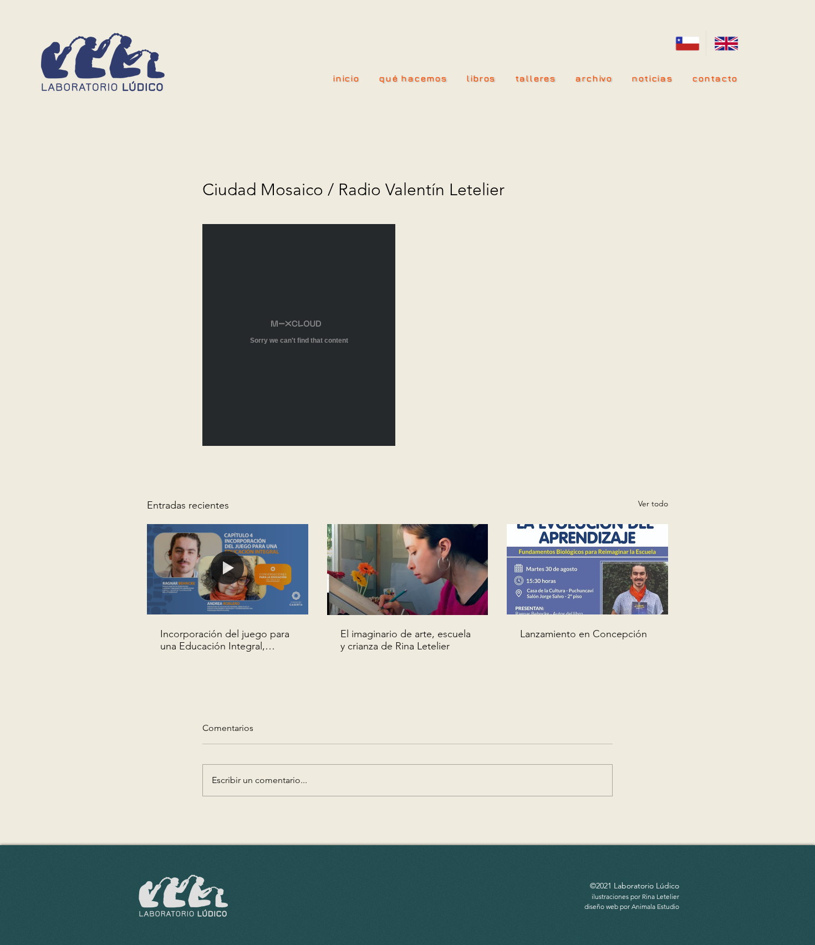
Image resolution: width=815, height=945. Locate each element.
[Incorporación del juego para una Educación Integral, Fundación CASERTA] (227, 569)
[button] (535, 78)
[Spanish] (687, 44)
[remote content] (299, 336)
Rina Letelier (660, 896)
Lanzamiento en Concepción (583, 634)
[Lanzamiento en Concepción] (587, 569)
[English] (725, 44)
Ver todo (653, 504)
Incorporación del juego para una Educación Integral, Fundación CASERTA (224, 640)
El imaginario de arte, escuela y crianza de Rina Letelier (405, 640)
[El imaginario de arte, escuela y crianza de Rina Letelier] (407, 569)
